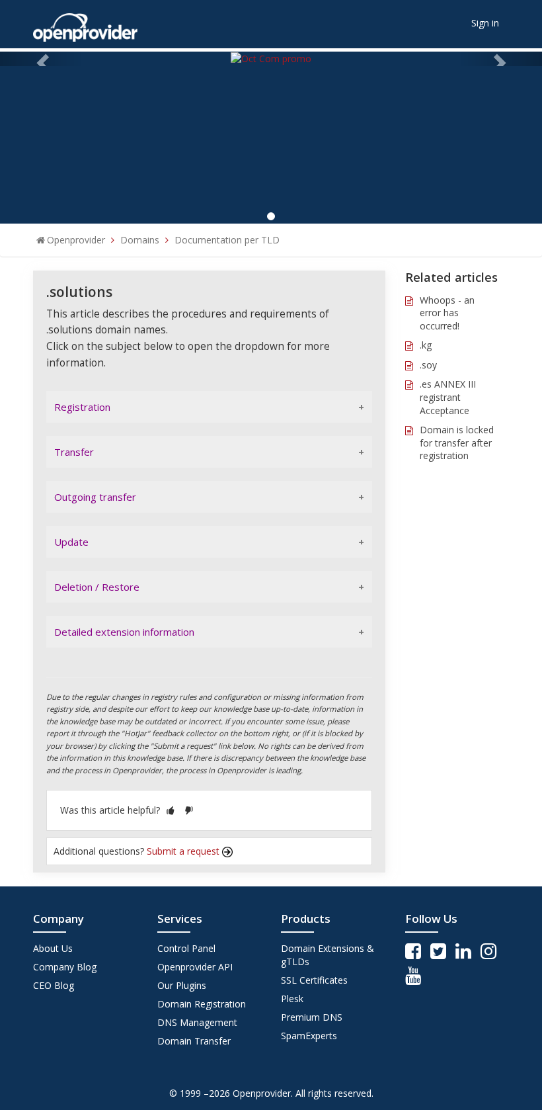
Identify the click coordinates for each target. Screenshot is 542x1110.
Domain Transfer (194, 1041)
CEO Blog (53, 985)
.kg (426, 345)
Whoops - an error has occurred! (447, 313)
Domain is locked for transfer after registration (457, 442)
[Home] (85, 23)
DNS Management (197, 1022)
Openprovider (76, 240)
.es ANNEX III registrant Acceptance (448, 397)
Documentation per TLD (227, 240)
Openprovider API (195, 967)
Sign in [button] (485, 23)
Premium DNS (311, 1017)
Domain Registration (201, 1004)
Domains (139, 240)
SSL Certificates (314, 980)
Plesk (292, 998)
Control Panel (186, 948)
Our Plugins (181, 985)
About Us (53, 948)
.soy (428, 365)
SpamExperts (309, 1035)
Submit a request (184, 851)
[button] (170, 810)
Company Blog (65, 967)
